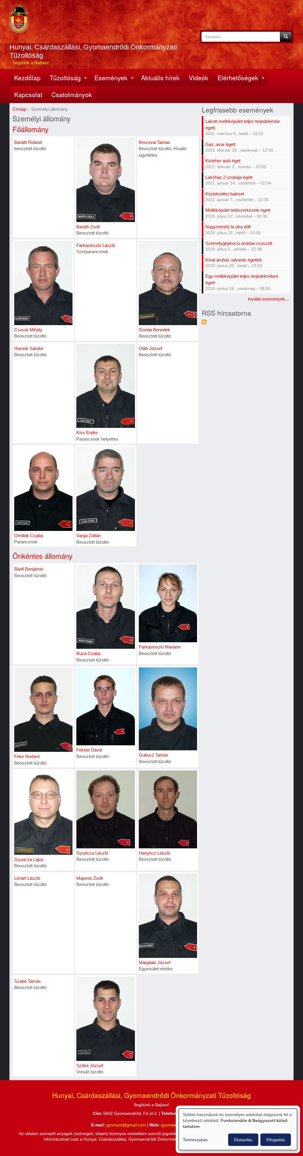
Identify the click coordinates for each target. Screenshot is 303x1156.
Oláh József (150, 348)
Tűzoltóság (65, 77)
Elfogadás (275, 1139)
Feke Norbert (27, 756)
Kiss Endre (87, 432)
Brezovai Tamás (154, 142)
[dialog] (238, 1129)
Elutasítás (243, 1139)
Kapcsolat (28, 94)
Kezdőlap (27, 77)
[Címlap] (18, 18)
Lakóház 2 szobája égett (228, 177)
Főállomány (30, 129)
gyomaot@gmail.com (126, 1125)
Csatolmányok (71, 94)
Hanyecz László (154, 852)
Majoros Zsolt (89, 878)
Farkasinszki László (95, 245)
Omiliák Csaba (28, 535)
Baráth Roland (28, 142)
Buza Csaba (88, 653)
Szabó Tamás (27, 981)
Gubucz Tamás (153, 754)
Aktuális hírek (160, 77)
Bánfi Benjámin (28, 568)
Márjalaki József (154, 962)
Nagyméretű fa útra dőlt (228, 226)
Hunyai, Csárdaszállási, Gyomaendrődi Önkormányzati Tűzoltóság (93, 51)
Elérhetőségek (237, 77)
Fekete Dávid (89, 749)
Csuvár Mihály (28, 329)
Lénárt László (27, 878)
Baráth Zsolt (88, 226)
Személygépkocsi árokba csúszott (238, 243)
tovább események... (268, 298)
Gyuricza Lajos (28, 859)
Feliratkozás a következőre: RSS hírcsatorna (204, 321)
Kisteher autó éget (222, 160)
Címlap (19, 109)
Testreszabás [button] (195, 1139)
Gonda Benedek (154, 329)
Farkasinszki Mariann (159, 646)
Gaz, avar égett (220, 144)
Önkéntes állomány (42, 555)
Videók (198, 77)
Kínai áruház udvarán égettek (233, 259)
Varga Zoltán (88, 535)
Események (111, 77)
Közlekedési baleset (224, 193)
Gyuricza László (92, 852)
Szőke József (89, 1065)
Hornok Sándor (28, 348)
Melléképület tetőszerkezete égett (237, 210)
